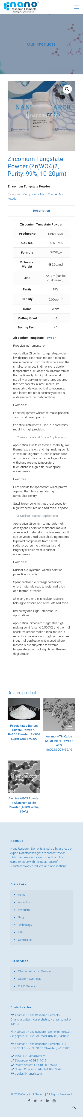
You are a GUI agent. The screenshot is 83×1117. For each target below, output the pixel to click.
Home (21, 894)
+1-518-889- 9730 (45, 1065)
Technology (25, 925)
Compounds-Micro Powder (40, 194)
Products (24, 910)
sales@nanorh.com (29, 1073)
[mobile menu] (77, 7)
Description (41, 210)
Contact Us (25, 940)
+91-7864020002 (34, 1056)
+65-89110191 (38, 1060)
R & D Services (27, 986)
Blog (21, 917)
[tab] (41, 211)
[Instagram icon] (54, 1101)
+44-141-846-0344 (49, 1069)
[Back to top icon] (73, 1107)
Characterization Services (35, 971)
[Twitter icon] (35, 1101)
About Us (24, 902)
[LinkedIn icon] (47, 1101)
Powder (50, 337)
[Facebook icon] (29, 1101)
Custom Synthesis (30, 978)
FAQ (20, 932)
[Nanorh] (21, 7)
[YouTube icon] (41, 1101)
